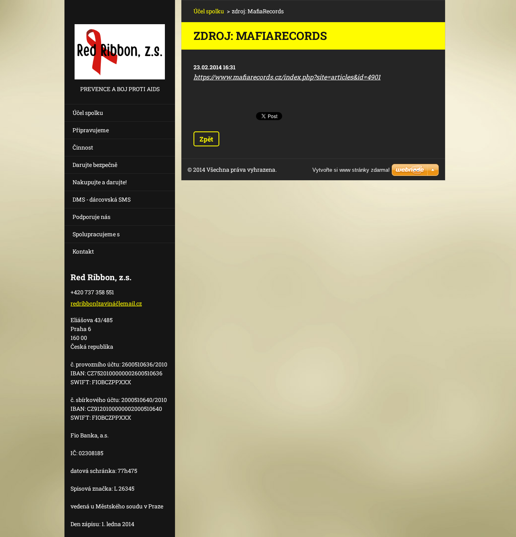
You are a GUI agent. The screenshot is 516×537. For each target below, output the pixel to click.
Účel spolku (88, 113)
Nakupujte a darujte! (100, 182)
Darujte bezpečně (95, 165)
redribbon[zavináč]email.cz (106, 303)
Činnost (83, 147)
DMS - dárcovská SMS (102, 199)
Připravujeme (91, 130)
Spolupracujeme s (96, 234)
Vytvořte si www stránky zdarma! (351, 170)
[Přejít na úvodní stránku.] (119, 42)
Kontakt (83, 251)
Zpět (206, 139)
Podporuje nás (91, 217)
